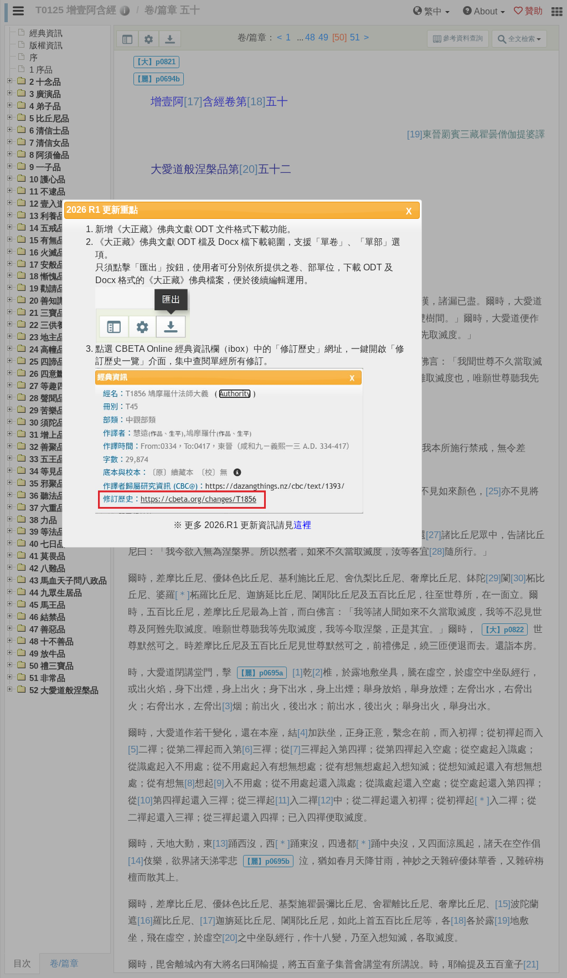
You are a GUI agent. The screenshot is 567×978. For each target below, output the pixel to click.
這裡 (302, 525)
